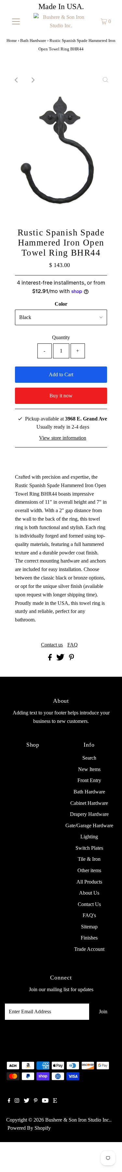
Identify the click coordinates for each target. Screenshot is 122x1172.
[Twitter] (26, 1101)
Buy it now (61, 395)
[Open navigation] (16, 21)
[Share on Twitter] (61, 658)
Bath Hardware (33, 40)
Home (12, 40)
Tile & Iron (89, 859)
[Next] (32, 80)
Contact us (52, 644)
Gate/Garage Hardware (89, 825)
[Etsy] (55, 1101)
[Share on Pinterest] (71, 658)
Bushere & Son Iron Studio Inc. (77, 1120)
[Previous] (16, 80)
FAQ (72, 644)
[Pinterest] (35, 1101)
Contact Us (89, 904)
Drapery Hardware (89, 814)
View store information (62, 438)
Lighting (89, 836)
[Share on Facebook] (50, 658)
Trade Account (89, 949)
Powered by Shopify (29, 1128)
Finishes (89, 937)
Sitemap (89, 926)
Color (61, 304)
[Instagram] (17, 1101)
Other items (89, 870)
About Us (89, 893)
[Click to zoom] (105, 80)
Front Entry (89, 780)
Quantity (61, 337)
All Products (89, 882)
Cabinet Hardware (89, 803)
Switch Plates (89, 848)
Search (89, 758)
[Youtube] (45, 1101)
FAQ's (89, 915)
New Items (89, 769)
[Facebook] (9, 1101)
